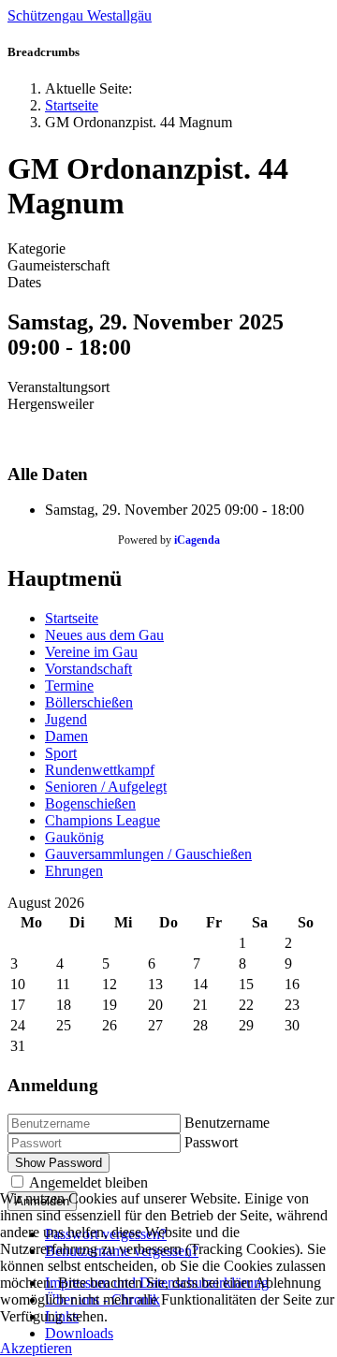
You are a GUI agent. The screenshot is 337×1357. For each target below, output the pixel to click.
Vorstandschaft (88, 669)
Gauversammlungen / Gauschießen (148, 854)
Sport (61, 753)
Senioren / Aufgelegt (106, 787)
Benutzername (227, 1123)
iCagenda (197, 540)
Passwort (211, 1142)
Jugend (66, 719)
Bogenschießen (90, 803)
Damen (66, 736)
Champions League (102, 820)
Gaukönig (74, 837)
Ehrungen (74, 871)
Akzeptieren (36, 1348)
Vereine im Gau (91, 652)
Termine (69, 685)
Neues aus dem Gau (104, 635)
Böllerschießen (89, 702)
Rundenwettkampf (99, 770)
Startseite (71, 618)
